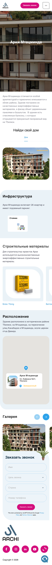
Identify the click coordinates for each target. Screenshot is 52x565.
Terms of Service (27, 515)
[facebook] (6, 549)
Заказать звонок (30, 5)
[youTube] (34, 549)
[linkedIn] (25, 549)
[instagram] (15, 549)
